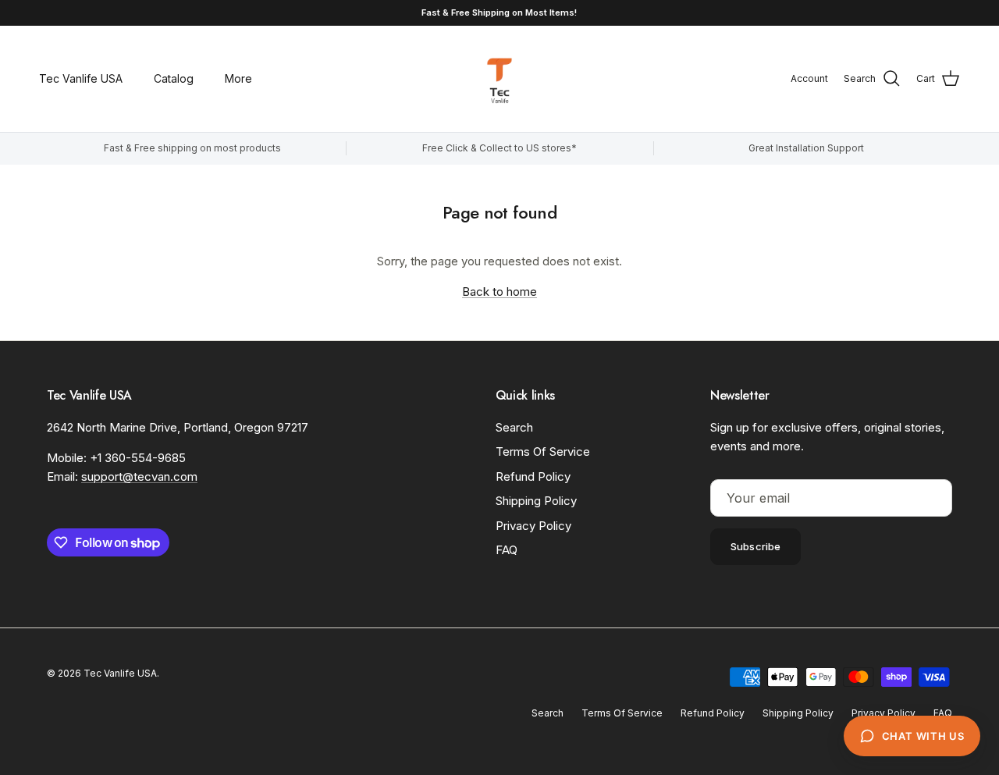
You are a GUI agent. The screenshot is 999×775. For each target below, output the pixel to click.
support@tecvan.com (139, 476)
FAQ (506, 549)
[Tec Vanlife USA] (499, 78)
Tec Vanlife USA (81, 78)
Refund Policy (533, 476)
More (238, 78)
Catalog (174, 78)
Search (514, 427)
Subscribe (755, 546)
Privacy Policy (533, 525)
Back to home (499, 291)
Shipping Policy (536, 500)
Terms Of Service (543, 451)
